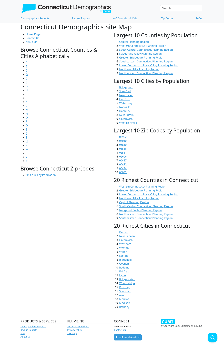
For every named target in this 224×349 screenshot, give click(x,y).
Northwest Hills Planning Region (139, 69)
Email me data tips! (128, 337)
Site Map (72, 333)
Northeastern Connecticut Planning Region (146, 73)
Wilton (123, 252)
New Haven (126, 95)
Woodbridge (127, 283)
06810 (123, 145)
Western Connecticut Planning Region (142, 46)
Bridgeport (126, 87)
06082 (123, 172)
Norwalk (124, 107)
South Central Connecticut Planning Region (146, 49)
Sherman (125, 291)
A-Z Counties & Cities (126, 18)
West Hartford (128, 123)
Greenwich (126, 119)
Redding (124, 267)
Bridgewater (127, 279)
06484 (123, 168)
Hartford (124, 99)
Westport (125, 244)
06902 (123, 137)
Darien (123, 232)
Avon (122, 295)
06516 (123, 148)
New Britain (126, 115)
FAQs (199, 18)
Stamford (125, 91)
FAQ (22, 333)
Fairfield (124, 271)
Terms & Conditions (78, 326)
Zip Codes (167, 18)
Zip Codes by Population (41, 175)
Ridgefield (125, 259)
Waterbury (125, 103)
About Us (31, 42)
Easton (123, 256)
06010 (123, 141)
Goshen (124, 263)
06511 (123, 152)
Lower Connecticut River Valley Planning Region (148, 65)
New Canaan (127, 236)
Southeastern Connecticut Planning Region (146, 61)
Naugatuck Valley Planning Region (140, 53)
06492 (123, 164)
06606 (123, 156)
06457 (123, 160)
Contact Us (32, 38)
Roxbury (124, 287)
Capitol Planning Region (134, 42)
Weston (124, 248)
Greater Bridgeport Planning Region (141, 57)
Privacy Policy (74, 329)
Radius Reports (81, 18)
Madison (124, 303)
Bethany (124, 307)
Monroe (124, 299)
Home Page (33, 34)
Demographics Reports (34, 18)
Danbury (124, 111)
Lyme (122, 275)
